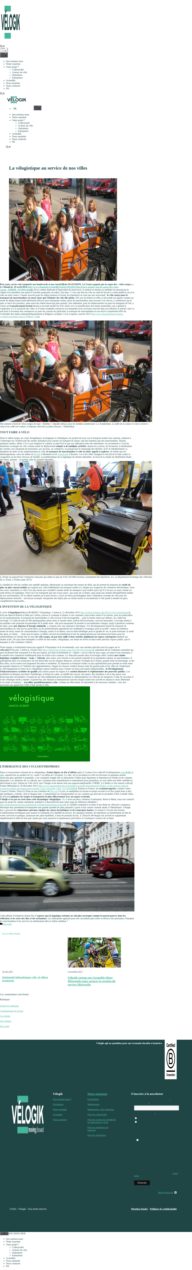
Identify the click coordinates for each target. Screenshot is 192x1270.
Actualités (10, 80)
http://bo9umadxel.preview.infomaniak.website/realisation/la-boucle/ (32, 804)
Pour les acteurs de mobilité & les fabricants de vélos (101, 1121)
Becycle (54, 791)
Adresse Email (142, 1103)
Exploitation (93, 1099)
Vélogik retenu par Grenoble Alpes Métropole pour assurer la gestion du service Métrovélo (92, 981)
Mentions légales (139, 1209)
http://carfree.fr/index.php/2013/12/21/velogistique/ (105, 612)
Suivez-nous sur (165, 1192)
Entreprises (17, 77)
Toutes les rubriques (9, 1006)
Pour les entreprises (96, 1135)
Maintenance (93, 1104)
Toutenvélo (63, 454)
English (140, 1122)
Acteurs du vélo (19, 72)
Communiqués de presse (11, 1011)
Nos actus (7, 924)
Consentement (141, 1130)
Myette (37, 454)
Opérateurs (17, 75)
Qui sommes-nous (14, 61)
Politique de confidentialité (163, 1209)
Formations (58, 1104)
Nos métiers (5, 1021)
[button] (2, 46)
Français (141, 1118)
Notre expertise (13, 64)
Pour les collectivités (97, 1114)
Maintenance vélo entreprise (100, 1109)
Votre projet (11, 67)
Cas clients (5, 1016)
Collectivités (18, 69)
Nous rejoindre (13, 83)
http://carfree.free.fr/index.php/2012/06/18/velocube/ (67, 650)
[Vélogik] (16, 103)
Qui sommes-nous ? (62, 1099)
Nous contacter (13, 86)
